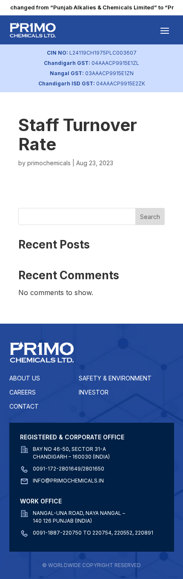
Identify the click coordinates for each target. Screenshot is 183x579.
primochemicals (49, 163)
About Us (24, 378)
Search (150, 216)
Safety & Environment (115, 378)
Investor (94, 392)
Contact (24, 406)
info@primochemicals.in (68, 480)
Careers (22, 392)
